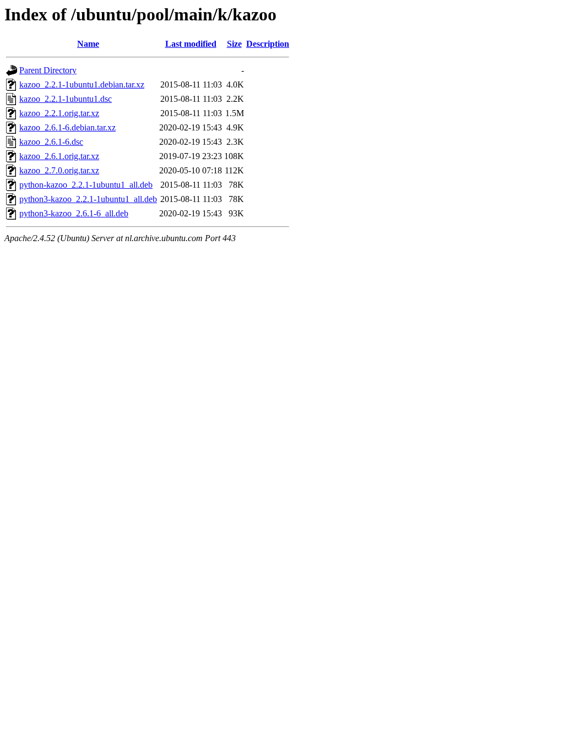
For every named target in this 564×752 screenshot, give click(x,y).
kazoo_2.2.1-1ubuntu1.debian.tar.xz (81, 84)
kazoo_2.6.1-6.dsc (51, 141)
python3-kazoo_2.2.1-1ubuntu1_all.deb (88, 199)
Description (267, 43)
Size (234, 43)
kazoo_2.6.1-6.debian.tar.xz (67, 127)
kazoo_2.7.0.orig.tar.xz (59, 170)
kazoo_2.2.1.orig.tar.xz (59, 113)
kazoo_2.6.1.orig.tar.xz (59, 156)
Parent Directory (48, 70)
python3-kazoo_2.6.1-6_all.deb (73, 213)
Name (88, 43)
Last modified (190, 43)
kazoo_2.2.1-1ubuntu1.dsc (65, 98)
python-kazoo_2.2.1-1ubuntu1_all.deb (86, 184)
